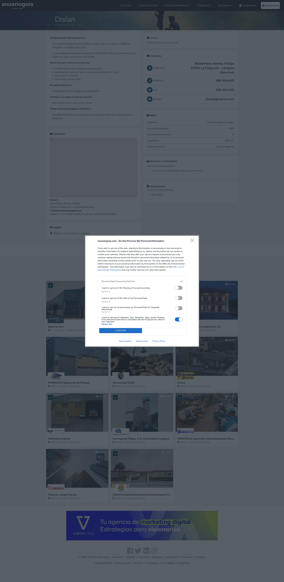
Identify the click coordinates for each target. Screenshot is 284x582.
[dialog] (142, 291)
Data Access (142, 341)
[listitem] (142, 281)
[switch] (179, 288)
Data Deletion (125, 341)
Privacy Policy (158, 341)
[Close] (193, 241)
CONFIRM (120, 330)
